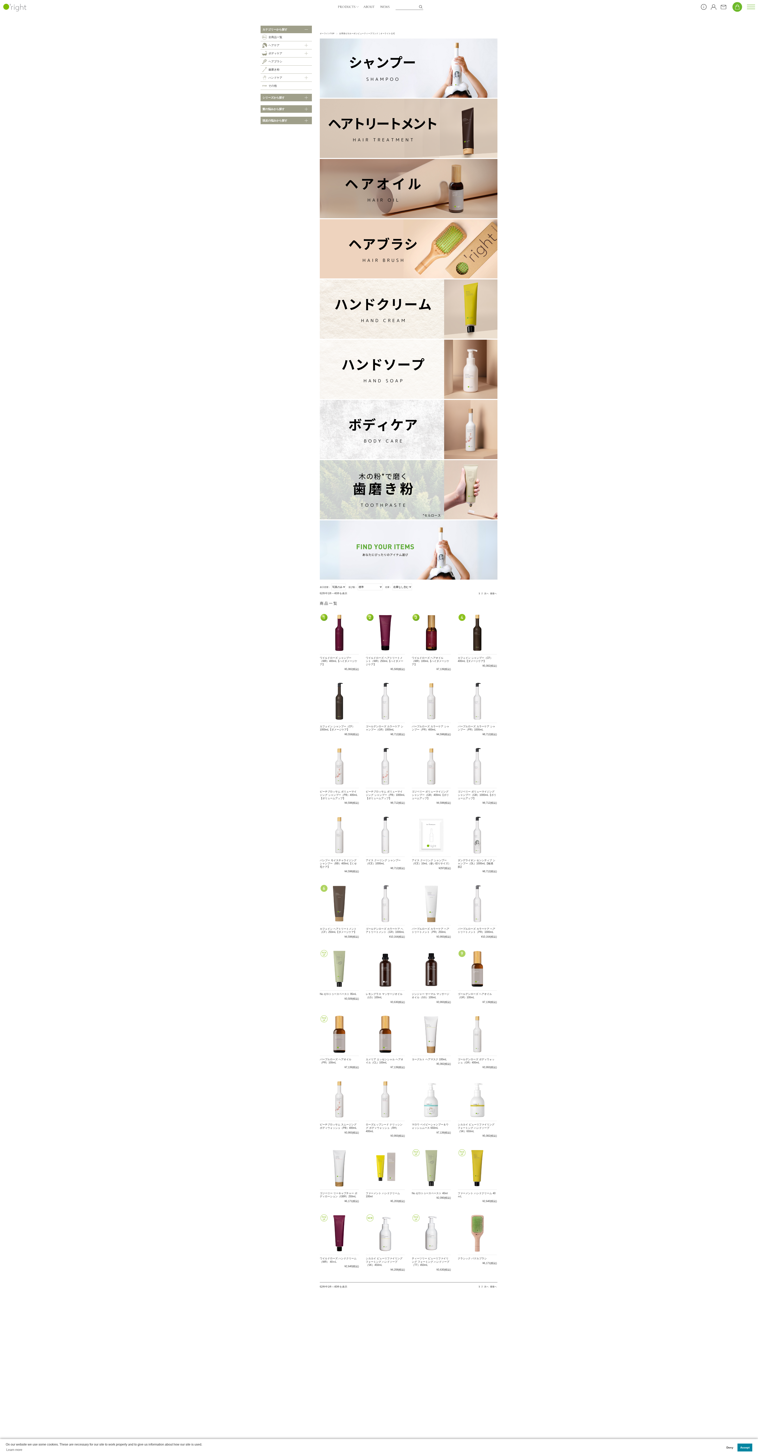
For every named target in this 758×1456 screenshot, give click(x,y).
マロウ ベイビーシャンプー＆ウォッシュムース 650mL (430, 1126)
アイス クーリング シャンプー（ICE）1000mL (383, 862)
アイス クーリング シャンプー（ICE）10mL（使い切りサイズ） (431, 862)
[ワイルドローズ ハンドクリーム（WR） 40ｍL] (339, 1233)
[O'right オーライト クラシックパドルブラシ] (477, 1233)
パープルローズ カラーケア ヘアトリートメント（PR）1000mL (476, 930)
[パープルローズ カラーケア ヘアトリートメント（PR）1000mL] (477, 903)
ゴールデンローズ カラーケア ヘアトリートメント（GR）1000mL (385, 930)
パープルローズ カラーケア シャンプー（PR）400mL (430, 728)
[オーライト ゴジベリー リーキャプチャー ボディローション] (339, 1168)
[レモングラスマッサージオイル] (385, 968)
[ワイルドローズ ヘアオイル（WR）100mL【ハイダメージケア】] (431, 632)
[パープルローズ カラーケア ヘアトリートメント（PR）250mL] (431, 903)
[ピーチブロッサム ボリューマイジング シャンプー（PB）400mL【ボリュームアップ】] (339, 766)
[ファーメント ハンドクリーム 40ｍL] (477, 1168)
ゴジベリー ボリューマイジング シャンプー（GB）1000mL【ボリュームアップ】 (477, 795)
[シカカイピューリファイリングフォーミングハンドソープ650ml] (477, 1099)
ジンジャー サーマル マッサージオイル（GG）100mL (430, 996)
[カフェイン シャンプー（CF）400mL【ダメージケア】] (477, 632)
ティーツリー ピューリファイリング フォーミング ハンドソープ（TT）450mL (430, 1261)
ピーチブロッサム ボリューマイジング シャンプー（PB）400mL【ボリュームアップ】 (338, 795)
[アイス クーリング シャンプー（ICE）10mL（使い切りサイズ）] (431, 835)
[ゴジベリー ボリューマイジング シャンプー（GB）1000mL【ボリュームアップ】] (477, 766)
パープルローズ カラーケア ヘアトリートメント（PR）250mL (430, 930)
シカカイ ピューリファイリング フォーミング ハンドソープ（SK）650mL (476, 1128)
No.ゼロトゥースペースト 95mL (338, 994)
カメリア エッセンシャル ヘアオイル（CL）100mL (384, 1061)
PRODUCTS (347, 7)
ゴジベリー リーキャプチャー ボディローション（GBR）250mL (338, 1195)
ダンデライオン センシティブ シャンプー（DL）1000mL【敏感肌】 (476, 863)
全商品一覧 (275, 37)
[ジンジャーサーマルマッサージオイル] (431, 968)
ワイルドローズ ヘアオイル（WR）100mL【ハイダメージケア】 (430, 661)
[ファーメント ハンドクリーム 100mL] (385, 1168)
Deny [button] (729, 1447)
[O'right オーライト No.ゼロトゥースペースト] (339, 968)
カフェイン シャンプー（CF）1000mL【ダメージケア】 (337, 728)
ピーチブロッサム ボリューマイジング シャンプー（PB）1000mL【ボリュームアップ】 (385, 795)
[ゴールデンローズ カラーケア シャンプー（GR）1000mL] (385, 701)
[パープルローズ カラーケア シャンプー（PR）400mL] (431, 701)
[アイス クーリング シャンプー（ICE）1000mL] (385, 835)
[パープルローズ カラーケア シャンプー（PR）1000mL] (477, 701)
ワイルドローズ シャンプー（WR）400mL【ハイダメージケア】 (338, 661)
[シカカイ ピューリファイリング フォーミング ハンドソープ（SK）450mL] (385, 1233)
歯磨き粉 (274, 69)
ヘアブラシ (275, 61)
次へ (486, 593)
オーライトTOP (327, 33)
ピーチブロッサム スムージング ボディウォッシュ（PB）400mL (338, 1126)
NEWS (385, 7)
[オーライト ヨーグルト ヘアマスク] (431, 1034)
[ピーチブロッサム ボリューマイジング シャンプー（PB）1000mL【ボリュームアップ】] (385, 766)
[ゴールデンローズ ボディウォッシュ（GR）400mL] (477, 1034)
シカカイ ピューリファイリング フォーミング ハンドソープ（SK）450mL (384, 1261)
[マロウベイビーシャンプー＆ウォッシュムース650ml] (431, 1099)
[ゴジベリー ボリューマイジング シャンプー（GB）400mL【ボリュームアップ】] (431, 766)
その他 (272, 85)
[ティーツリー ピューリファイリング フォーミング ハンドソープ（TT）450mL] (431, 1233)
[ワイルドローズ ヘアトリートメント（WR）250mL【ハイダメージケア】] (385, 632)
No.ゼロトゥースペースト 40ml (430, 1193)
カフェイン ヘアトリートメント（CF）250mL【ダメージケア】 (338, 930)
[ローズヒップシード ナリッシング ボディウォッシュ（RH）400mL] (385, 1099)
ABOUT (368, 7)
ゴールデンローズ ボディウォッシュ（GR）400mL (476, 1061)
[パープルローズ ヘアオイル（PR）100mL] (339, 1034)
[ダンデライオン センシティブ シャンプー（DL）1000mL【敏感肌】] (477, 835)
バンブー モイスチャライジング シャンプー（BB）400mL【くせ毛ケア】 (338, 863)
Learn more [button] (14, 1449)
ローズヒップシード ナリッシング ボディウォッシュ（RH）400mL (384, 1128)
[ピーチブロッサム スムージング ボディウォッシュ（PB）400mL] (339, 1099)
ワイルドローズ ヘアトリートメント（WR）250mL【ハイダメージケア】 (384, 661)
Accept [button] (745, 1447)
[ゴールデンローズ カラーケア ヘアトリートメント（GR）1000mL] (385, 903)
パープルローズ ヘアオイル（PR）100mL (335, 1061)
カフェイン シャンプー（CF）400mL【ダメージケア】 (475, 659)
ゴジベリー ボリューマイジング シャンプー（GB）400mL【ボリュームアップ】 (430, 795)
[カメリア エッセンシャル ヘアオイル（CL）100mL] (385, 1034)
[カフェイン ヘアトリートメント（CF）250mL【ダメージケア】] (339, 903)
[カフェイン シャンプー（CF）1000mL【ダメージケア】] (339, 701)
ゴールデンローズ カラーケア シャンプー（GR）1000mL (384, 728)
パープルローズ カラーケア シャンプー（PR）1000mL (476, 728)
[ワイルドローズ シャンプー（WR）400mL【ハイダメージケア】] (339, 632)
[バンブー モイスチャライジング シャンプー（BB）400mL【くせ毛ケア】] (339, 835)
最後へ (493, 593)
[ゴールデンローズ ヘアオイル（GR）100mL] (477, 968)
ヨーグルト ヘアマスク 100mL (429, 1059)
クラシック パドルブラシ (472, 1258)
